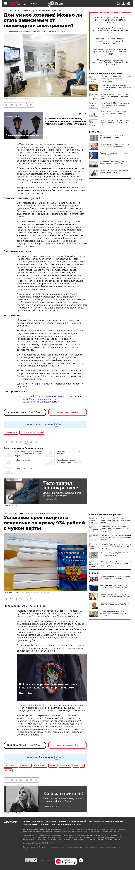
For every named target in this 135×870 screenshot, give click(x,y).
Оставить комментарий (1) (67, 412)
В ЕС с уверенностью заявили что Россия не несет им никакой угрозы (114, 586)
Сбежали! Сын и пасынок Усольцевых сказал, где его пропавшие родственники (115, 79)
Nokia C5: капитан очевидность (39, 399)
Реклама (62, 821)
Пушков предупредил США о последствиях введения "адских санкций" (113, 613)
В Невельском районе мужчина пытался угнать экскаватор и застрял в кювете (48, 686)
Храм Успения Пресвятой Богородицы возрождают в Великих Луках (110, 30)
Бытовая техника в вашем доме (39, 402)
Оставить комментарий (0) (67, 745)
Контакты (45, 824)
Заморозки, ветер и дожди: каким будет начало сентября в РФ (113, 163)
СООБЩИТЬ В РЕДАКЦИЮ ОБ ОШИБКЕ (66, 824)
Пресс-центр (51, 821)
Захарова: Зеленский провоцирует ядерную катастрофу (114, 171)
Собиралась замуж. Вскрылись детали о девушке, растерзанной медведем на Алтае (114, 529)
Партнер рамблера (46, 860)
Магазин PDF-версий (77, 821)
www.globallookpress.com (19, 99)
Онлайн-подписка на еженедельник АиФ (106, 821)
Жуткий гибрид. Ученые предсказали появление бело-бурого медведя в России (115, 546)
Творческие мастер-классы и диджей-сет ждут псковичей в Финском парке (110, 41)
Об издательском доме (33, 821)
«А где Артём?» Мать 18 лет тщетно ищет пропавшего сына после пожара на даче (114, 105)
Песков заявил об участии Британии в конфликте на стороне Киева (115, 578)
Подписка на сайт (30, 824)
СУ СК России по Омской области (35, 592)
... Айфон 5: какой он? (24, 468)
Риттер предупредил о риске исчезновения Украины (112, 136)
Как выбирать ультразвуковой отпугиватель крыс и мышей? (69, 461)
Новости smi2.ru (12, 505)
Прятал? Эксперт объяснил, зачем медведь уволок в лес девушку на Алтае (114, 122)
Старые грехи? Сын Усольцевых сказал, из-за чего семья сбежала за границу (115, 520)
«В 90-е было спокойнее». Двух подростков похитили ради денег (114, 113)
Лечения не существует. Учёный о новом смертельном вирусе (114, 554)
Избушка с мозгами (23, 460)
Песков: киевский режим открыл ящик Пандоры (113, 154)
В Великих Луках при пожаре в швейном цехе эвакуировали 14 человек (110, 20)
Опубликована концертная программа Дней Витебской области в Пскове (110, 62)
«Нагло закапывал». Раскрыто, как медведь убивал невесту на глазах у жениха (115, 96)
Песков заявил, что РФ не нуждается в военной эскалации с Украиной (115, 604)
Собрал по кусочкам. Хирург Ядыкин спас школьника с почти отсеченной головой (115, 537)
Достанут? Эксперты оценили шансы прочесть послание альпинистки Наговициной (115, 564)
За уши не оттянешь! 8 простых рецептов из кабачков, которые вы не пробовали (115, 87)
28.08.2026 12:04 (10, 513)
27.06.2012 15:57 (10, 11)
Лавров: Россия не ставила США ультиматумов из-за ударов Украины (115, 595)
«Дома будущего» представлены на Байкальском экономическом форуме (28, 454)
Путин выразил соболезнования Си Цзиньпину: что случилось (114, 145)
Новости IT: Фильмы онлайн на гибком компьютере (50, 396)
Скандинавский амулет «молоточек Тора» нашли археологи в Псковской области (110, 51)
